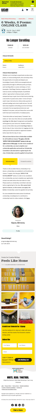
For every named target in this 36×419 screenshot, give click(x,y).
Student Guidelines (24, 385)
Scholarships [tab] (10, 161)
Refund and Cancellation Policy (9, 389)
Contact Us (19, 387)
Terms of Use (15, 385)
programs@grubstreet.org (9, 241)
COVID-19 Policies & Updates (8, 387)
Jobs (2, 385)
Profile (18, 231)
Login (4, 357)
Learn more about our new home (16, 264)
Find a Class (18, 410)
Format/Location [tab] (26, 161)
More (18, 226)
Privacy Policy (8, 385)
